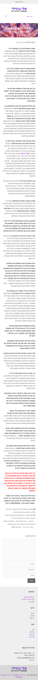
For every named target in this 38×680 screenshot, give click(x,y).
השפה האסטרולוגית (26, 509)
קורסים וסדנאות (29, 597)
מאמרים (31, 602)
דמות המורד (29, 515)
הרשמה (31, 618)
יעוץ (33, 630)
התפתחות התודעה (18, 515)
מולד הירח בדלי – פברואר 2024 (22, 527)
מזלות (33, 512)
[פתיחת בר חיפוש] (6, 16)
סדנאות (31, 634)
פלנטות (28, 512)
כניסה (32, 613)
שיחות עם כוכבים (19, 512)
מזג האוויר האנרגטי (12, 509)
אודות (32, 616)
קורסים (32, 632)
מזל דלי (26, 518)
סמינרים (31, 637)
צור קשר (31, 660)
